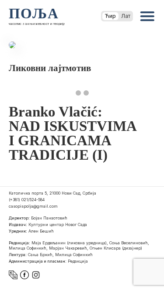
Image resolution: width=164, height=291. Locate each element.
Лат (125, 16)
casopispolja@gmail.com (33, 206)
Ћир (110, 16)
